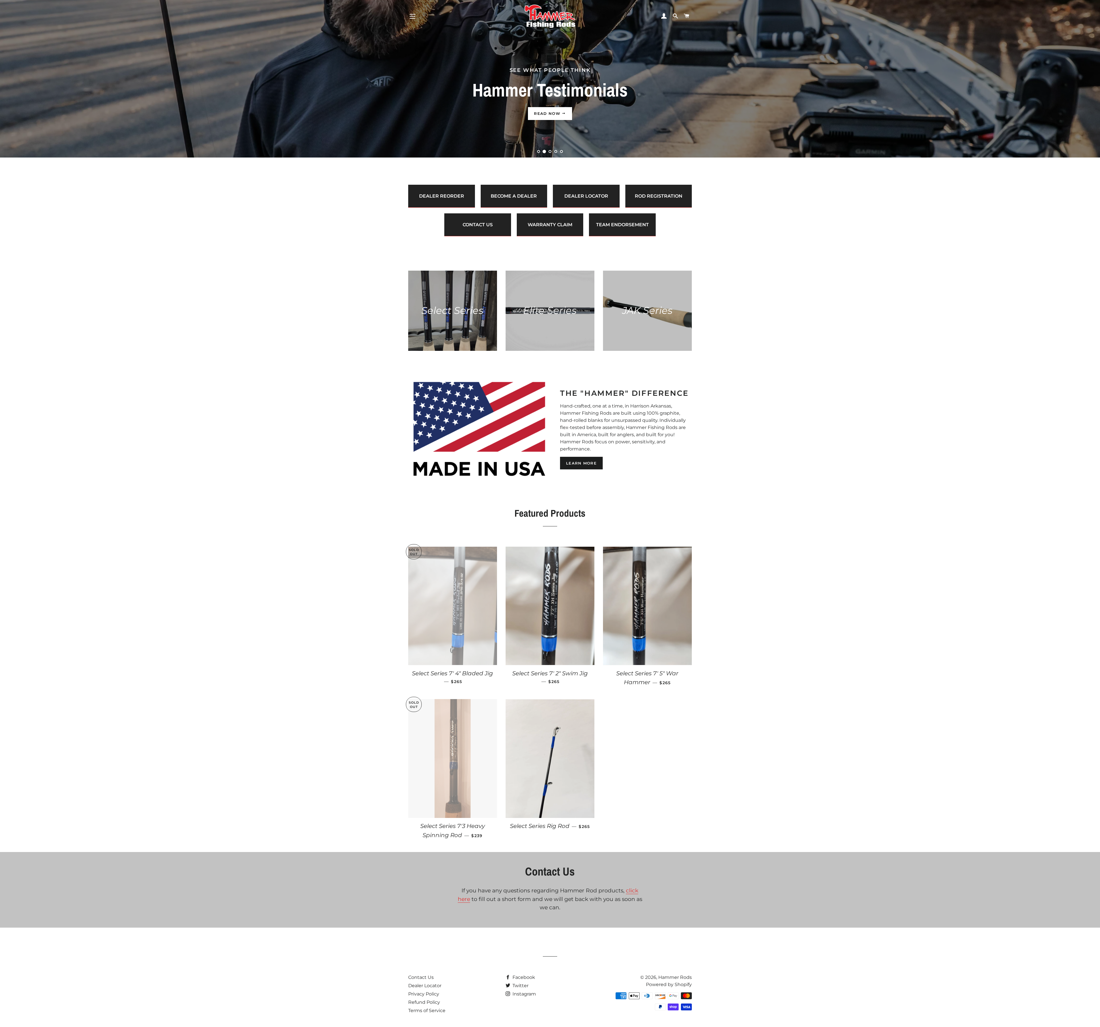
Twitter (520, 985)
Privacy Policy (423, 994)
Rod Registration (658, 196)
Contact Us (478, 224)
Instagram (523, 994)
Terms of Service (426, 1010)
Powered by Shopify (669, 984)
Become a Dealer (514, 196)
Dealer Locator (586, 196)
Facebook (523, 977)
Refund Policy (424, 1002)
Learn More (581, 463)
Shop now (548, 113)
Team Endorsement (622, 224)
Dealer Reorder (441, 196)
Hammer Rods (675, 977)
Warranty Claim (550, 224)
